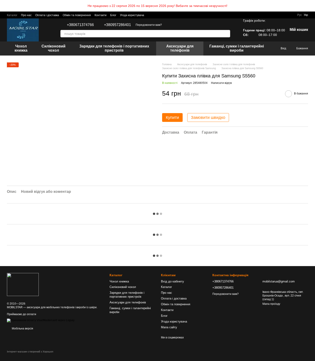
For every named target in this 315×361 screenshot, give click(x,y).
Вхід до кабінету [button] (172, 281)
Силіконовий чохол (53, 48)
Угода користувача (132, 15)
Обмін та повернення (77, 15)
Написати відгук (221, 83)
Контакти (101, 15)
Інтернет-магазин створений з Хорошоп (30, 351)
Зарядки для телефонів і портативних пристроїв (114, 48)
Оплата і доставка (47, 15)
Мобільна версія (22, 328)
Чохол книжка (21, 48)
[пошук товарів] (226, 33)
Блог (113, 15)
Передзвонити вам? (149, 24)
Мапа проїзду (271, 303)
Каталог (12, 15)
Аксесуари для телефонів (179, 48)
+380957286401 (117, 25)
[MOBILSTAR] (23, 284)
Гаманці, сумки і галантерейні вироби (236, 48)
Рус (299, 15)
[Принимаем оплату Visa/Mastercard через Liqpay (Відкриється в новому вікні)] (40, 320)
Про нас (26, 15)
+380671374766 (80, 25)
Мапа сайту (169, 327)
